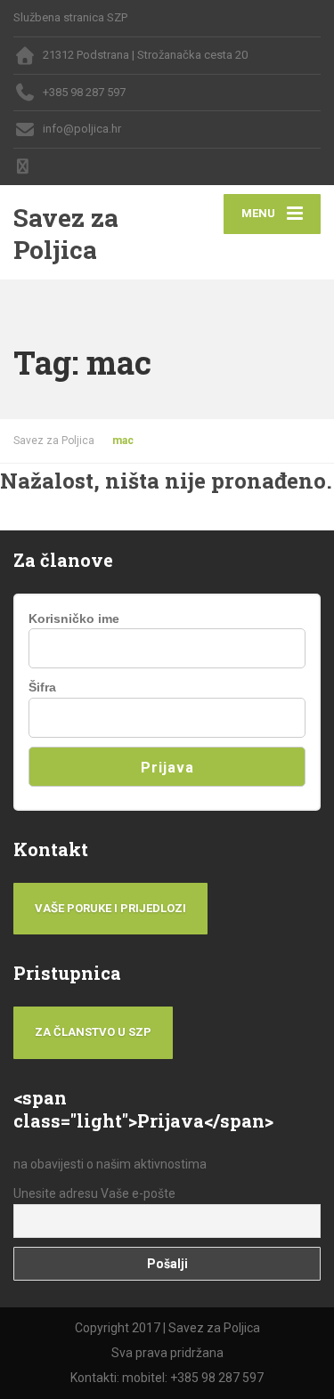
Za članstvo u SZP (93, 1032)
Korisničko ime (74, 618)
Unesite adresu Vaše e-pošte (94, 1193)
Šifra (42, 687)
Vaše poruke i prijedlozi (110, 908)
